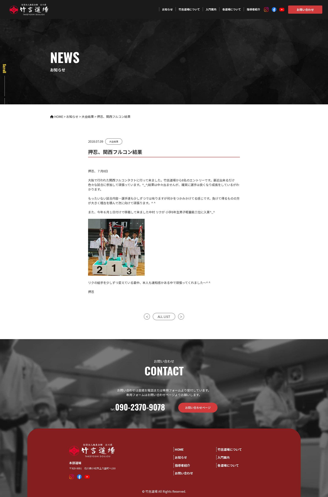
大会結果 (113, 141)
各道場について (231, 9)
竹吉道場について (189, 9)
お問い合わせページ (198, 408)
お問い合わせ (305, 10)
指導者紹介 (253, 9)
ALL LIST (164, 316)
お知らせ (167, 9)
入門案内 (211, 9)
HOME (179, 449)
